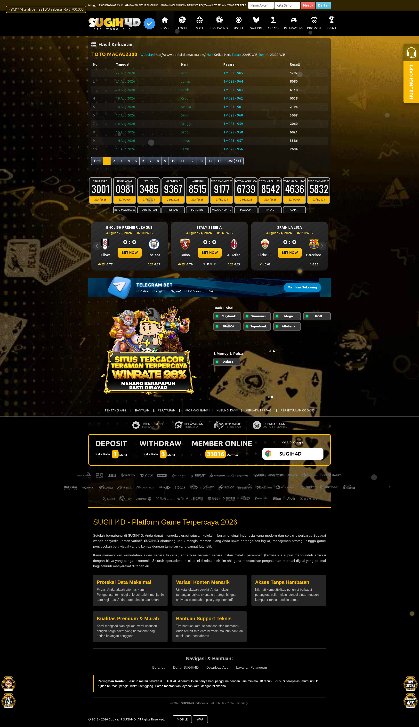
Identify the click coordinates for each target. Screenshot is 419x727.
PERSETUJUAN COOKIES (298, 410)
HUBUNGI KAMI (227, 410)
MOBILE (182, 719)
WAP (200, 719)
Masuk (308, 5)
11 (183, 161)
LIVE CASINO (219, 28)
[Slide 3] (211, 263)
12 (192, 161)
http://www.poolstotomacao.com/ (179, 55)
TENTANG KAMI (116, 410)
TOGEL (182, 28)
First (97, 161)
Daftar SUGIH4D (186, 667)
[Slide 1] (204, 263)
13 (201, 161)
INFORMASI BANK (196, 410)
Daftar (323, 5)
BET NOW (129, 253)
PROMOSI (314, 28)
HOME (165, 28)
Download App (217, 667)
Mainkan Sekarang (302, 287)
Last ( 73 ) (234, 161)
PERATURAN (166, 410)
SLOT (200, 28)
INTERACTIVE (293, 28)
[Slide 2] (208, 263)
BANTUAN (142, 410)
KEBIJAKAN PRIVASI (259, 410)
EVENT (332, 28)
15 (219, 161)
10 (173, 161)
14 (210, 161)
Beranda (158, 667)
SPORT (239, 28)
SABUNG (256, 28)
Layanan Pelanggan (251, 667)
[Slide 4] (215, 263)
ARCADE (273, 28)
